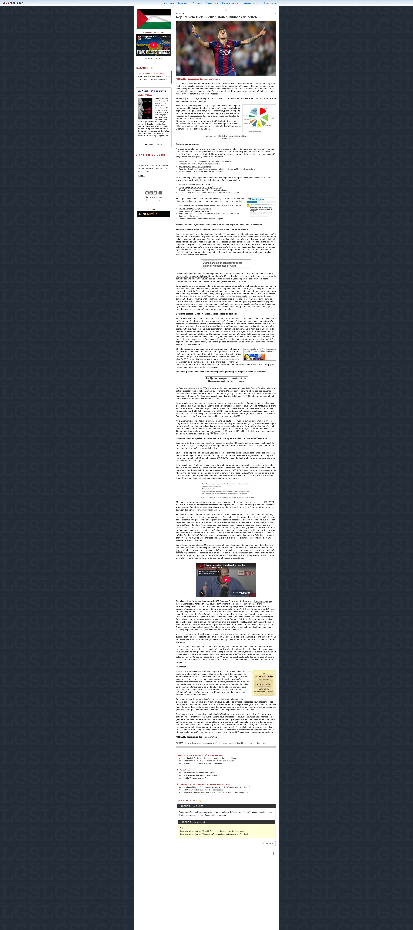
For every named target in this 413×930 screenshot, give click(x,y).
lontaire (196, 674)
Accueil (170, 3)
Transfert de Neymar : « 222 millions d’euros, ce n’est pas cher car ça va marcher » (209, 193)
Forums (198, 3)
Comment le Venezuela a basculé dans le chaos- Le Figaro (201, 219)
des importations (198, 421)
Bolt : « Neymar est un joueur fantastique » (195, 166)
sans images (158, 197)
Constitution (181, 362)
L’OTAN (206, 388)
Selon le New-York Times (239, 609)
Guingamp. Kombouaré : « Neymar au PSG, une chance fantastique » (205, 161)
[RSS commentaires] (200, 801)
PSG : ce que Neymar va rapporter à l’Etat (194, 185)
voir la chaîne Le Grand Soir (154, 58)
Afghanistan (213, 659)
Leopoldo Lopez (193, 555)
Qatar (252, 426)
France (239, 396)
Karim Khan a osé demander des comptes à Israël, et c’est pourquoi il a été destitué (218, 787)
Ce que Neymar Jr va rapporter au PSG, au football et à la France (203, 190)
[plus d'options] (160, 194)
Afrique (226, 659)
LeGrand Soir (13, 3)
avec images (158, 200)
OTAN (219, 411)
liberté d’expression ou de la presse (242, 273)
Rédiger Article (251, 3)
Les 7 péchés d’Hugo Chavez (152, 91)
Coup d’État (242, 504)
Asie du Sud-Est (240, 659)
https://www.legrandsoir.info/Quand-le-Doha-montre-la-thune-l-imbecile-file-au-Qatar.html (213, 831)
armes (213, 431)
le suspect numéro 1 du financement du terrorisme (202, 391)
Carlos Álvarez (195, 299)
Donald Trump (263, 364)
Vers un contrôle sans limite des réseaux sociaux (205, 790)
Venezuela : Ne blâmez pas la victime (201, 773)
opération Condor (191, 657)
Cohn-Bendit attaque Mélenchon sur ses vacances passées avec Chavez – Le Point (210, 206)
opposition (248, 639)
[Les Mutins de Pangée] (153, 216)
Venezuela (184, 770)
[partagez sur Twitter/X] (151, 194)
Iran (203, 659)
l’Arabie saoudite (194, 118)
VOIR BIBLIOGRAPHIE (154, 144)
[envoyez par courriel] (155, 194)
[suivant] (229, 10)
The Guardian (215, 334)
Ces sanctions (257, 247)
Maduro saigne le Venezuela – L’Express (194, 211)
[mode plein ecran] (226, 10)
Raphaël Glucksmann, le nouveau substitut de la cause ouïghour (211, 758)
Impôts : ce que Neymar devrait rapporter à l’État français (200, 187)
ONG (220, 458)
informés (217, 704)
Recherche (212, 3)
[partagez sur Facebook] (147, 194)
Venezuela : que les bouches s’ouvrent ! (202, 775)
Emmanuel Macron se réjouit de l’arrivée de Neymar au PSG (201, 172)
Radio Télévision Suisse (192, 545)
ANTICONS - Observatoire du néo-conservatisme (200, 755)
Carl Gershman (214, 622)
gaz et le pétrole (219, 724)
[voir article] (145, 118)
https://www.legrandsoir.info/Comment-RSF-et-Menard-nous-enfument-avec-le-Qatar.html (214, 834)
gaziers (202, 101)
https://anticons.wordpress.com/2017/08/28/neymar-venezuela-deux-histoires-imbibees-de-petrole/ (224, 743)
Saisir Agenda (230, 3)
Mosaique (184, 3)
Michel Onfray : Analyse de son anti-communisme (206, 764)
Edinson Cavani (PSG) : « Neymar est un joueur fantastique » (202, 164)
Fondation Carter (247, 293)
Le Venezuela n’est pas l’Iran (198, 778)
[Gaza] (153, 29)
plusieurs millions (197, 606)
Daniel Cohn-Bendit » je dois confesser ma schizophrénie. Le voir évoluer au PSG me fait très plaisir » (217, 169)
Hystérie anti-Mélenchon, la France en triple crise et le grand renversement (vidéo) (217, 793)
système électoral (244, 296)
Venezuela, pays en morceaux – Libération (195, 208)
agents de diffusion (204, 646)
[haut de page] (273, 853)
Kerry (253, 329)
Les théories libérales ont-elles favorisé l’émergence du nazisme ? (212, 761)
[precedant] (222, 10)
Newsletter (271, 3)
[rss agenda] (151, 68)
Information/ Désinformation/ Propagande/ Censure (205, 784)
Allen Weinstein (189, 616)
